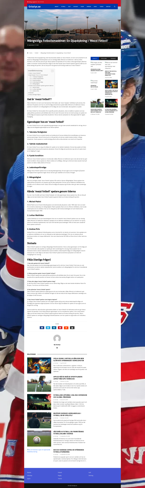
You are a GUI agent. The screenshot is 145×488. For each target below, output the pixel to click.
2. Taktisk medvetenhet (37, 78)
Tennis (101, 6)
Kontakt (108, 6)
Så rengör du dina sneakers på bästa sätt (97, 69)
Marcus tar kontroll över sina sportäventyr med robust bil (111, 73)
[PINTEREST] (60, 327)
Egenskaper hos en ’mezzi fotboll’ (38, 75)
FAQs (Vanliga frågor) (35, 94)
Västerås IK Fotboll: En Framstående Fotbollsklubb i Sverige (68, 432)
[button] (51, 71)
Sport (95, 6)
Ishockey (75, 6)
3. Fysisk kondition (36, 80)
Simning (89, 6)
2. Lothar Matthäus (36, 89)
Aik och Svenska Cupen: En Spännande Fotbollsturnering (68, 451)
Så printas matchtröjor (94, 86)
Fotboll (63, 6)
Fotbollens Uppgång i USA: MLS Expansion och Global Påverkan (70, 396)
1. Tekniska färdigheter (37, 77)
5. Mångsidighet (36, 83)
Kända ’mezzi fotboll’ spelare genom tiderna (41, 85)
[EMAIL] (72, 327)
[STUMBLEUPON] (66, 327)
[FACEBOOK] (42, 327)
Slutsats (31, 92)
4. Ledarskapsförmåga (37, 82)
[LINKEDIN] (54, 327)
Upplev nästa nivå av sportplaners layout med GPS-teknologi (67, 377)
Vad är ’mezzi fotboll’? (35, 73)
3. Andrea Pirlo (35, 91)
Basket (57, 6)
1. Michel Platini (35, 87)
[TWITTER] (48, 327)
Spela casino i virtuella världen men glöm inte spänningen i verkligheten (68, 359)
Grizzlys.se (35, 6)
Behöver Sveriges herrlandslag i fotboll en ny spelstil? (67, 414)
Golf (69, 6)
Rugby (82, 6)
